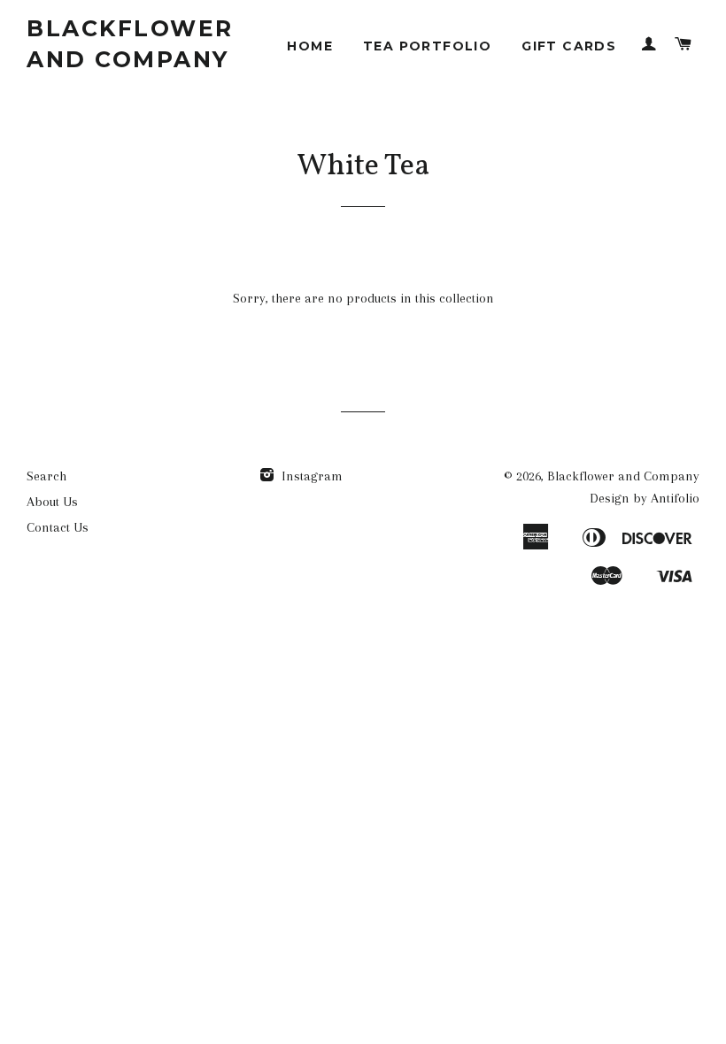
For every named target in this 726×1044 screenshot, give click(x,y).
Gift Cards (568, 46)
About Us (52, 502)
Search (46, 476)
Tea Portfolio (427, 46)
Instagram (310, 476)
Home (310, 46)
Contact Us (58, 527)
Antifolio (675, 498)
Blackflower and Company (130, 44)
